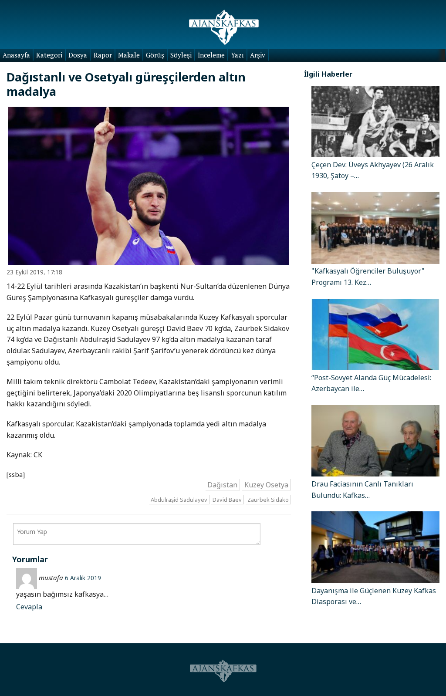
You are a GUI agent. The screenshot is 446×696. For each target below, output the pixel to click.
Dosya (77, 55)
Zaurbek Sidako (268, 499)
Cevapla (29, 607)
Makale (129, 55)
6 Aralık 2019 (83, 578)
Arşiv (257, 55)
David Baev (227, 499)
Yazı (237, 55)
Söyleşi (181, 55)
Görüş (155, 55)
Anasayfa (16, 55)
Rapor (103, 55)
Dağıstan (222, 485)
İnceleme (211, 55)
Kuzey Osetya (266, 485)
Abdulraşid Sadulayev (179, 499)
